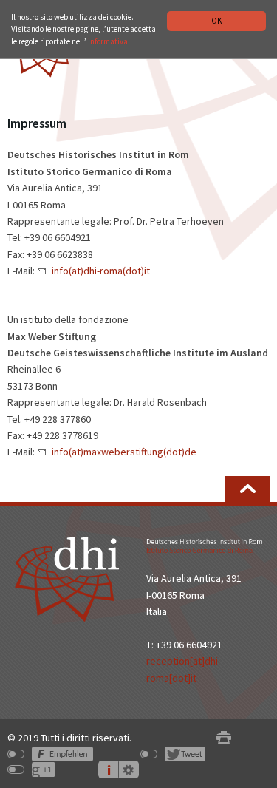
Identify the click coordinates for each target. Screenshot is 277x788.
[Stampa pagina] (223, 738)
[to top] (247, 489)
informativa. (109, 41)
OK (216, 21)
